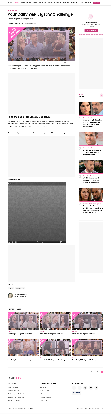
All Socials (76, 393)
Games (11, 288)
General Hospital (38, 3)
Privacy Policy (80, 408)
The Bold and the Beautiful (70, 3)
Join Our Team (44, 391)
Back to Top (95, 372)
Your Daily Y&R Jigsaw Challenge (20, 360)
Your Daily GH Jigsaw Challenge (84, 334)
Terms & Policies (45, 397)
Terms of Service (89, 408)
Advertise (43, 394)
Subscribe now (91, 30)
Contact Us (43, 400)
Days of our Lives (26, 3)
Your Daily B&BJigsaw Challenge (52, 334)
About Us (43, 387)
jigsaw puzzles (20, 288)
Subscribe (97, 3)
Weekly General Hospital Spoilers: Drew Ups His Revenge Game (92, 152)
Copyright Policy (99, 408)
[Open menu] (8, 3)
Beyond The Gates (85, 3)
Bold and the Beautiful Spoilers (92, 204)
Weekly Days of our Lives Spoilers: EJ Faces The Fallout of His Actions (92, 180)
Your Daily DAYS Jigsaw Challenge (53, 360)
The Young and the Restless (52, 3)
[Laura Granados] (11, 295)
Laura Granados (14, 23)
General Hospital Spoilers (90, 118)
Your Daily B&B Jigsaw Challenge (20, 334)
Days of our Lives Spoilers (90, 176)
